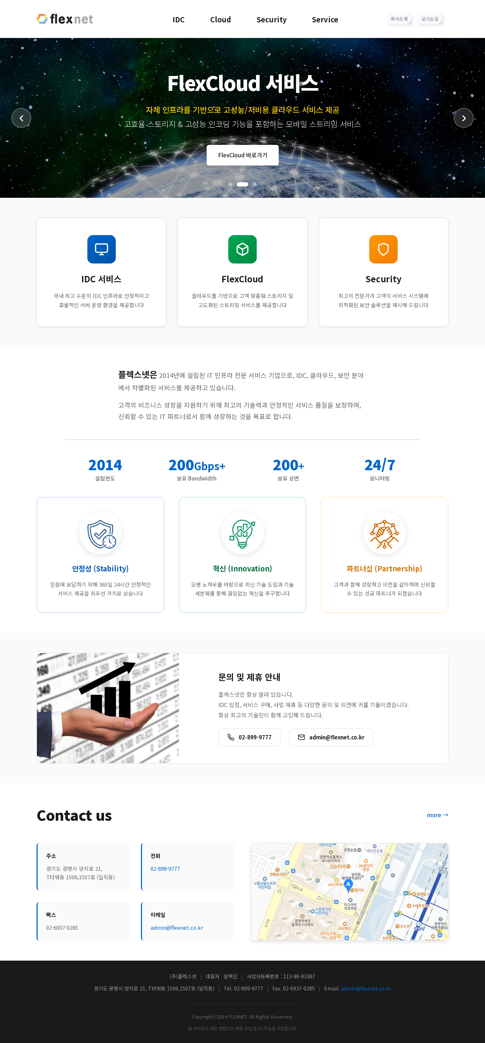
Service (325, 19)
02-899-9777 (165, 868)
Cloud (220, 19)
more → (437, 814)
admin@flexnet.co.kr (177, 927)
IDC (179, 19)
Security (272, 19)
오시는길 (429, 18)
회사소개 (399, 18)
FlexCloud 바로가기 (242, 155)
